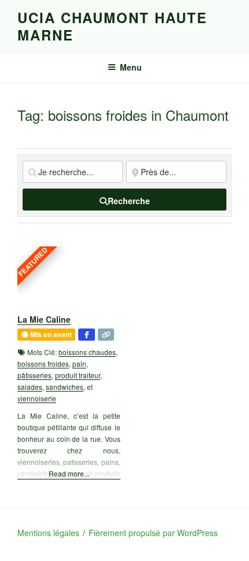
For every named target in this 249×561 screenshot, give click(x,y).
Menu (131, 67)
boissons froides (43, 363)
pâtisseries (34, 375)
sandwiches (64, 387)
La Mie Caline (44, 319)
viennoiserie (36, 398)
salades (29, 387)
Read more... (69, 473)
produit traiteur (77, 375)
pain (79, 363)
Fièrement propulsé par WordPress (153, 532)
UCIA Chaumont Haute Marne (112, 26)
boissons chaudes (87, 352)
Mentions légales (48, 532)
